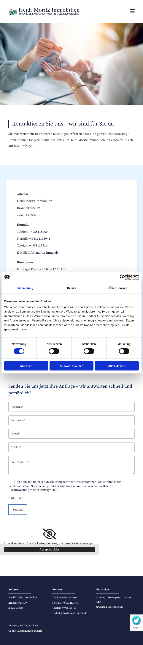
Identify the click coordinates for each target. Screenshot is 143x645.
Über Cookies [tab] (118, 287)
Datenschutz (31, 625)
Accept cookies (49, 549)
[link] (49, 534)
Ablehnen (26, 366)
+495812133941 (39, 239)
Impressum (15, 625)
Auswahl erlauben (71, 366)
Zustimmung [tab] (25, 287)
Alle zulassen (116, 366)
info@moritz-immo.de (43, 253)
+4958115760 (38, 232)
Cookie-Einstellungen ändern (25, 631)
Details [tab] (71, 287)
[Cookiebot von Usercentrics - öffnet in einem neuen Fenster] (122, 277)
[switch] (54, 351)
